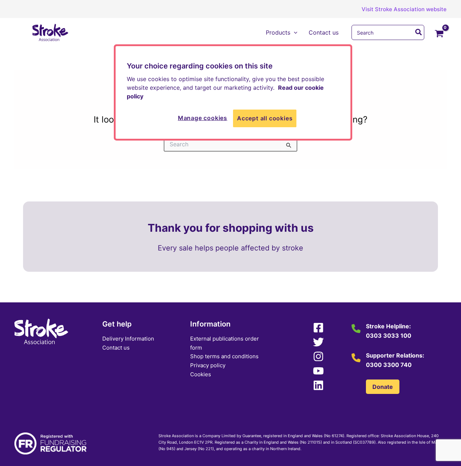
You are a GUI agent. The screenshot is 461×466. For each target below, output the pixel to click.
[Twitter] (318, 342)
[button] (399, 9)
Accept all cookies (264, 118)
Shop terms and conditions (224, 356)
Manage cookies (202, 117)
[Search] (419, 32)
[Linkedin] (318, 385)
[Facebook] (318, 327)
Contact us (116, 347)
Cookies (200, 374)
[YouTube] (318, 370)
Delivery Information (128, 338)
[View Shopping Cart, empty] (439, 34)
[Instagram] (318, 356)
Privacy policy (207, 365)
